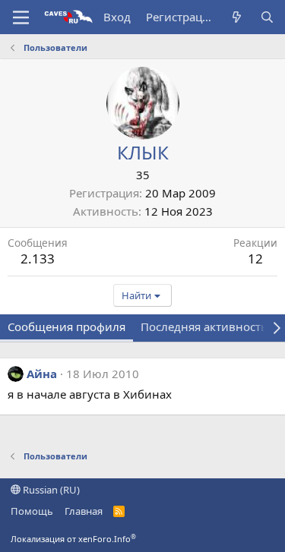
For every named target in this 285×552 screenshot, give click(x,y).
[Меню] (21, 17)
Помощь (32, 511)
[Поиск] (267, 17)
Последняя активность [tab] (204, 326)
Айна (42, 373)
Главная (84, 511)
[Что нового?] (237, 17)
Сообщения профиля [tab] (66, 326)
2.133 (38, 258)
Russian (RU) (50, 490)
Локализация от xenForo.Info (73, 538)
